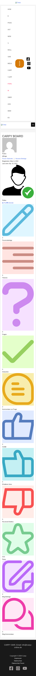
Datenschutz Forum (18, 663)
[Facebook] (28, 59)
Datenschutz (18, 661)
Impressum (18, 658)
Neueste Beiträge (20, 158)
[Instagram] (29, 63)
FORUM (10, 87)
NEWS (9, 40)
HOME (9, 12)
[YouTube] (29, 68)
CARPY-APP (10, 73)
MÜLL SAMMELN (10, 56)
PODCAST (10, 26)
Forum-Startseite (7, 158)
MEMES (9, 114)
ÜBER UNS (10, 100)
